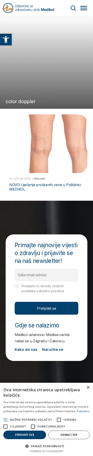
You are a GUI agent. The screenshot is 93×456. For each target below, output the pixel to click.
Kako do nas (26, 349)
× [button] (88, 387)
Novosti (39, 178)
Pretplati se (46, 308)
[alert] (46, 419)
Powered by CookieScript (46, 451)
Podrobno (83, 411)
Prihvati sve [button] (24, 435)
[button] (6, 39)
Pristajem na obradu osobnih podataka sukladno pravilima (48, 291)
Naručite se (52, 349)
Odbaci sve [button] (69, 435)
